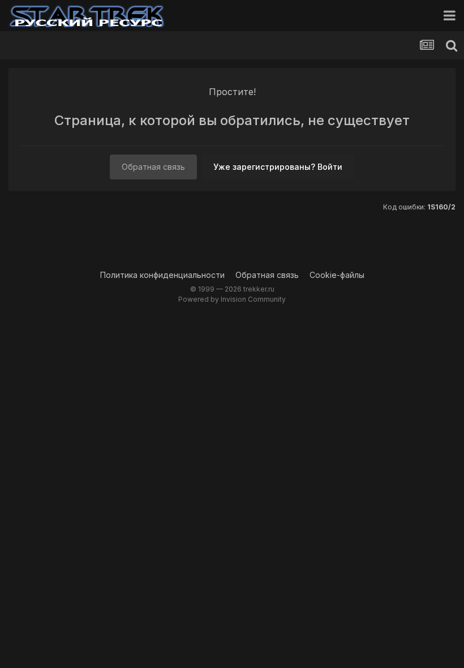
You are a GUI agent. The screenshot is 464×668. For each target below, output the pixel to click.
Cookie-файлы (337, 275)
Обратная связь (153, 167)
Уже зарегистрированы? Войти (277, 167)
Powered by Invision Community (232, 299)
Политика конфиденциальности (162, 275)
